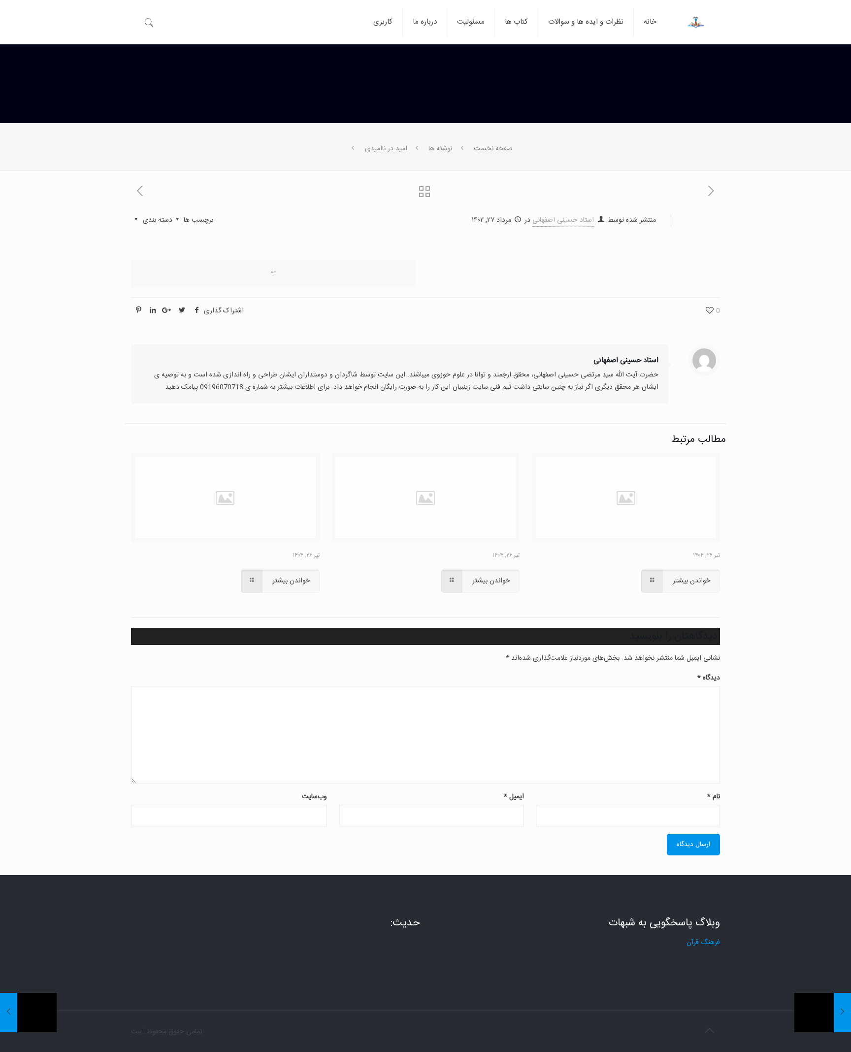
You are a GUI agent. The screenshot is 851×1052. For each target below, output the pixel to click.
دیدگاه (708, 678)
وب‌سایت (314, 797)
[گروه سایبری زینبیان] (695, 15)
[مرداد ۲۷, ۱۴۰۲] (822, 1012)
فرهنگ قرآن (703, 943)
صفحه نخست (493, 149)
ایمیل (514, 797)
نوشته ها (440, 149)
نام (713, 797)
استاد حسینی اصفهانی (563, 220)
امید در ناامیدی (386, 149)
